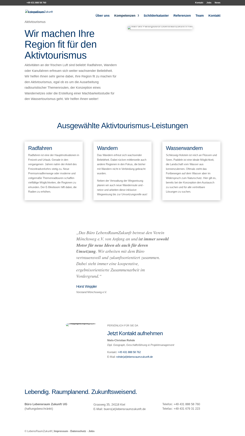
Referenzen (182, 15)
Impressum (61, 431)
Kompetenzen (124, 15)
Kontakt (199, 3)
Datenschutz (78, 431)
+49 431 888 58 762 (129, 352)
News (217, 3)
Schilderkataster (156, 15)
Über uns (103, 15)
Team (199, 15)
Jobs (208, 3)
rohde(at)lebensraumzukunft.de (134, 356)
